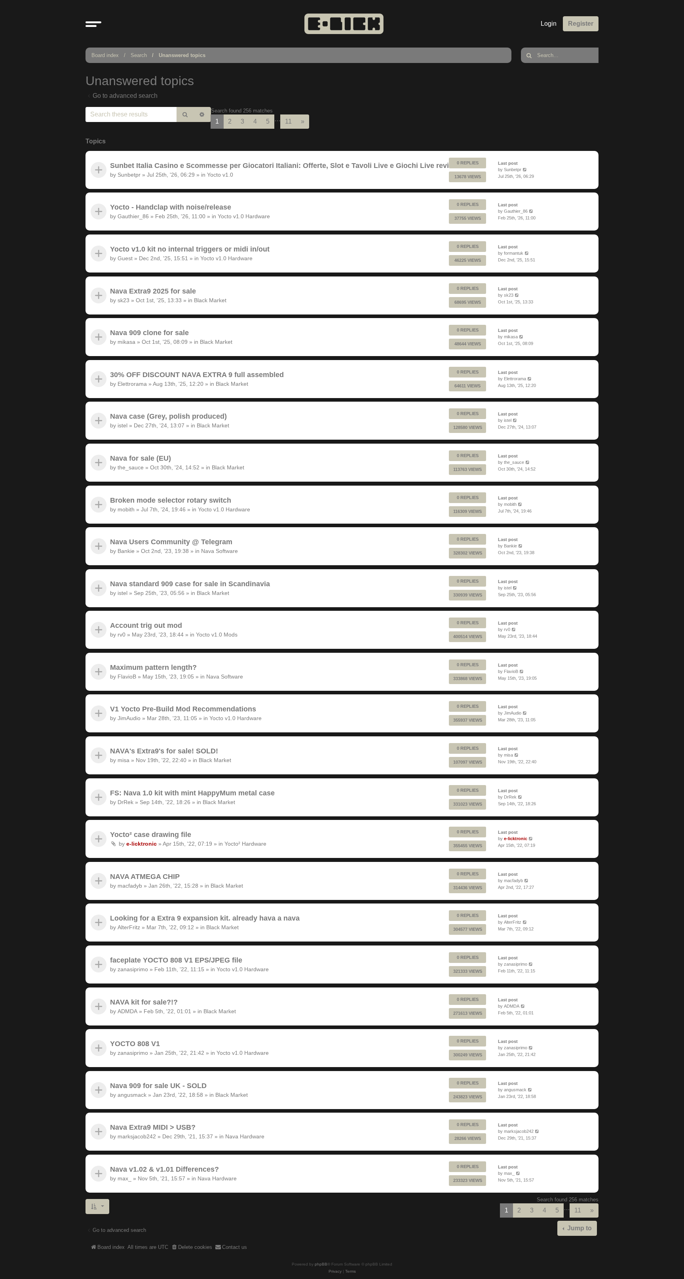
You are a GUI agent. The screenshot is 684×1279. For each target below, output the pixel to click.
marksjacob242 (137, 1137)
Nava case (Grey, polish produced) (168, 416)
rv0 (121, 635)
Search (139, 55)
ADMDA (127, 1011)
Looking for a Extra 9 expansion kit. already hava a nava (205, 918)
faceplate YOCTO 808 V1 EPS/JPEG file (176, 960)
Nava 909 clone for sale (149, 333)
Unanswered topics (182, 55)
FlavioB (127, 676)
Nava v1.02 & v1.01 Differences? (164, 1169)
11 (288, 121)
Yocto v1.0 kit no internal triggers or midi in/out (190, 249)
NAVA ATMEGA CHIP (145, 877)
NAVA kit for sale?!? (144, 1002)
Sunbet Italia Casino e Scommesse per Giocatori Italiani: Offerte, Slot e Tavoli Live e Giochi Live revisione (288, 166)
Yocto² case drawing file (150, 835)
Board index (105, 55)
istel (122, 426)
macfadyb (130, 886)
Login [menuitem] (549, 23)
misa (123, 760)
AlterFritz (129, 927)
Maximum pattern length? (153, 667)
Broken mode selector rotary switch (170, 500)
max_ (124, 1178)
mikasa (126, 342)
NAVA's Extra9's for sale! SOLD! (164, 751)
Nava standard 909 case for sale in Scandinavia (190, 584)
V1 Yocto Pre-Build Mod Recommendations (183, 709)
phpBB (321, 1264)
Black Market (210, 300)
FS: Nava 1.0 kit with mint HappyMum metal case (192, 793)
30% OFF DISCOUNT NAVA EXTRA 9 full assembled (197, 375)
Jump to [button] (579, 1228)
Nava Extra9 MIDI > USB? (153, 1127)
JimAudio (129, 718)
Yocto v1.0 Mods (217, 635)
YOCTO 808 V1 (135, 1044)
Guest (125, 258)
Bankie (126, 551)
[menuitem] (191, 1247)
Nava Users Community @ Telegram (171, 542)
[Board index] (344, 23)
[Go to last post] (525, 169)
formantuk (513, 253)
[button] (93, 24)
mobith (126, 509)
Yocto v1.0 (220, 175)
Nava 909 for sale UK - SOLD (158, 1086)
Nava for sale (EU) (140, 458)
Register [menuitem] (580, 23)
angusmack (132, 1095)
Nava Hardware (244, 1137)
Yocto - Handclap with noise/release (170, 207)
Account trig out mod (146, 625)
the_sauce (131, 467)
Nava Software (219, 551)
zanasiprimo (133, 969)
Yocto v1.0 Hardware (244, 216)
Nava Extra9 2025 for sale (153, 291)
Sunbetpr (129, 175)
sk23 (123, 300)
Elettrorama (132, 384)
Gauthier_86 (133, 216)
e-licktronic (141, 844)
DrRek (125, 802)
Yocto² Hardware (245, 844)
